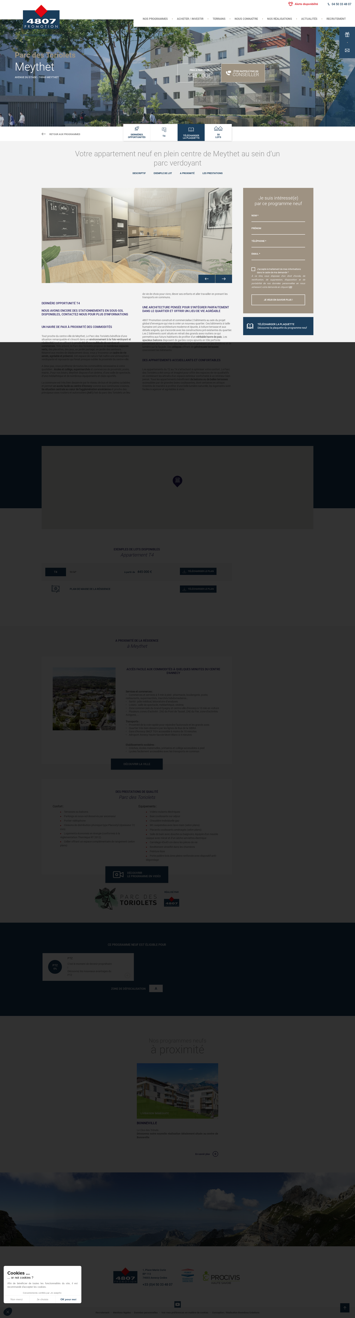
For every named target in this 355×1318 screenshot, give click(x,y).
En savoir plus (202, 1154)
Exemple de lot (163, 173)
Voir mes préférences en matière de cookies (184, 1312)
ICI (290, 287)
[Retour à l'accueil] (41, 16)
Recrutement (336, 19)
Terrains (219, 19)
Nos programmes (155, 19)
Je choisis (42, 1299)
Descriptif (139, 173)
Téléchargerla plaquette (191, 136)
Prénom (256, 228)
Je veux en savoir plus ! (278, 299)
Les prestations (212, 173)
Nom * (254, 215)
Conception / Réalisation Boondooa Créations (235, 1312)
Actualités (309, 19)
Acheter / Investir (190, 19)
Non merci (17, 1299)
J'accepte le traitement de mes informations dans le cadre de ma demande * (279, 271)
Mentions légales (122, 1312)
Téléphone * (258, 241)
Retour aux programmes (64, 134)
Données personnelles (146, 1312)
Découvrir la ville (137, 764)
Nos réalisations (279, 19)
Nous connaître (246, 19)
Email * (255, 253)
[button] (206, 279)
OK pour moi (68, 1299)
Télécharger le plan (201, 571)
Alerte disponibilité (306, 4)
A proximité (187, 173)
